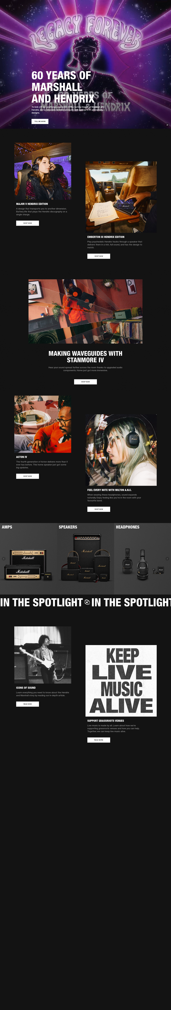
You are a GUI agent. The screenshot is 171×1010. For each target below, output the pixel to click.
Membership (138, 5)
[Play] (167, 125)
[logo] (9, 9)
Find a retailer (150, 5)
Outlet (159, 5)
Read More (98, 740)
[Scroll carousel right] (167, 559)
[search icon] (154, 10)
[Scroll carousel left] (4, 559)
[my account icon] (157, 10)
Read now (27, 704)
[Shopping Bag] (161, 10)
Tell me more (40, 121)
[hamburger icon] (165, 10)
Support (147, 11)
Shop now (27, 223)
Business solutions (125, 5)
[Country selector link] (165, 5)
